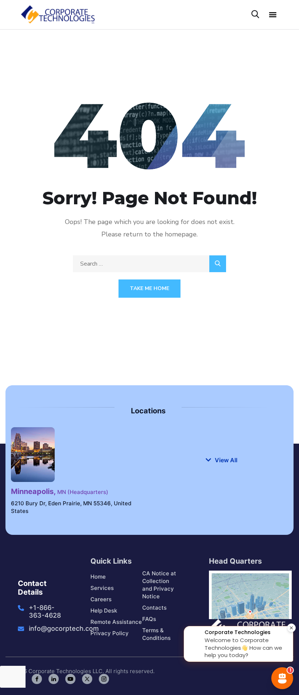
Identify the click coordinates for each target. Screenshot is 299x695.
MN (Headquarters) (59, 492)
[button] (273, 15)
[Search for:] (149, 264)
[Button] (217, 263)
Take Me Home (149, 288)
